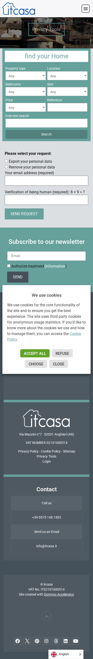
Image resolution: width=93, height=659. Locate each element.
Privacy (23, 451)
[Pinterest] (36, 640)
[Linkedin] (65, 640)
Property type (15, 68)
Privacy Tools (46, 456)
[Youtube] (75, 640)
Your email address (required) (29, 173)
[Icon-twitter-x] (27, 640)
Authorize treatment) (39, 266)
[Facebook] (17, 640)
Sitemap (69, 451)
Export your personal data (30, 161)
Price (9, 100)
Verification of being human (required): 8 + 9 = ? (45, 192)
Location (53, 68)
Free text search (17, 115)
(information (54, 266)
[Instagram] (46, 640)
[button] (86, 9)
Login (46, 461)
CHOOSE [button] (36, 364)
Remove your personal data (32, 167)
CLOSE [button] (58, 364)
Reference (54, 100)
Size (50, 84)
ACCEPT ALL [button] (35, 353)
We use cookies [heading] (47, 295)
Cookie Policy (51, 451)
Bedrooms (13, 84)
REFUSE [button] (62, 353)
